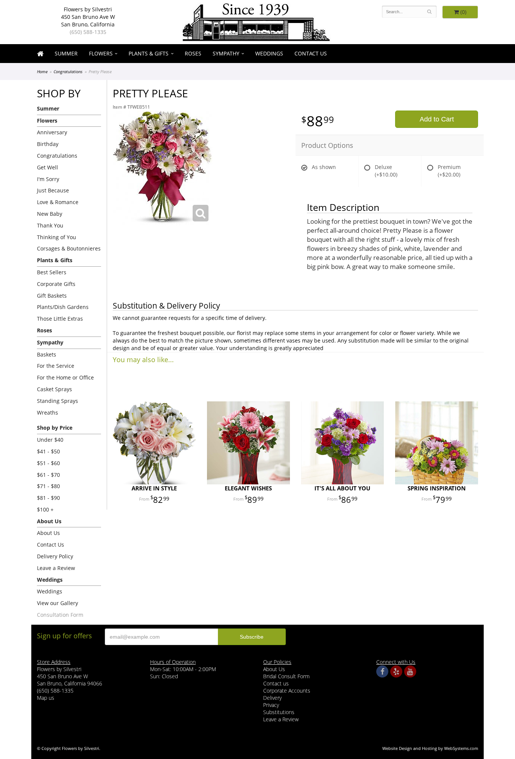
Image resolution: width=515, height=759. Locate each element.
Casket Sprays (54, 389)
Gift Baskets (52, 295)
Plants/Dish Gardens (63, 306)
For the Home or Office (65, 377)
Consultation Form (60, 614)
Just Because (53, 190)
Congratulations (68, 71)
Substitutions (278, 712)
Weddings (269, 53)
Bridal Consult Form (286, 676)
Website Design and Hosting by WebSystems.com (430, 748)
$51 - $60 (48, 463)
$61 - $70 (48, 474)
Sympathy (226, 53)
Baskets (46, 354)
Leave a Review (56, 568)
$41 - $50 (48, 451)
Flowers (101, 53)
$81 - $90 (48, 497)
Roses (193, 53)
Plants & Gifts (149, 53)
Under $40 (50, 439)
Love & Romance (57, 202)
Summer (66, 53)
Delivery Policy (55, 556)
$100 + (45, 509)
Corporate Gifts (56, 283)
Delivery (272, 697)
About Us (48, 532)
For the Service (55, 365)
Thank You (50, 225)
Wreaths (47, 412)
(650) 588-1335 (88, 31)
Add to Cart (437, 119)
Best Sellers (51, 272)
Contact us (276, 683)
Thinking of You (56, 237)
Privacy (271, 704)
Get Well (47, 167)
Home (42, 71)
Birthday (47, 143)
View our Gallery (57, 603)
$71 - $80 (48, 486)
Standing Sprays (57, 400)
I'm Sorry (48, 179)
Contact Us (310, 53)
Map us (45, 697)
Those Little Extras (60, 318)
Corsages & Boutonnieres (69, 248)
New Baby (49, 213)
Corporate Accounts (286, 690)
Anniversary (52, 132)
